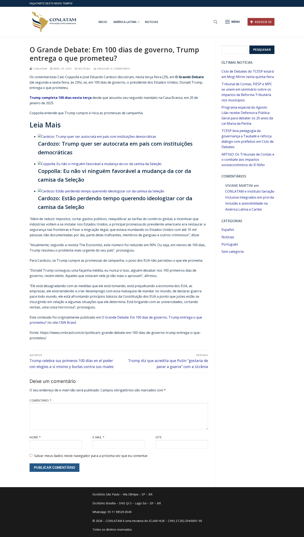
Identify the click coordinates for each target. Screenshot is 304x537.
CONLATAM (39, 68)
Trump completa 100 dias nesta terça (61, 97)
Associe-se (263, 22)
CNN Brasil (67, 322)
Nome (35, 437)
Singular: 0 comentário (113, 68)
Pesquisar (262, 49)
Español (227, 229)
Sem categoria (232, 251)
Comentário (40, 400)
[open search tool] (215, 22)
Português (229, 244)
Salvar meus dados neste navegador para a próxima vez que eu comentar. (91, 455)
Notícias (84, 68)
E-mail (98, 437)
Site (159, 437)
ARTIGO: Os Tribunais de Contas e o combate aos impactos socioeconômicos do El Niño (247, 159)
